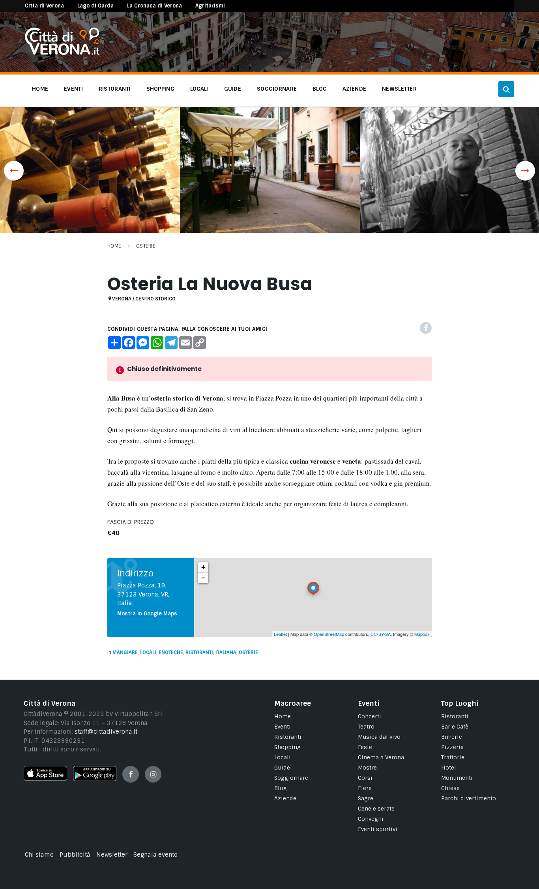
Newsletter (111, 855)
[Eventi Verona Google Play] (94, 779)
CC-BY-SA (381, 634)
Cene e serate (376, 808)
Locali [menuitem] (199, 88)
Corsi (365, 777)
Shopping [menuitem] (160, 88)
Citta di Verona (44, 5)
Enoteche (171, 652)
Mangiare (125, 652)
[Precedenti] (14, 171)
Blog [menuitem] (320, 88)
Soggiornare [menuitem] (277, 88)
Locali (148, 652)
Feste (365, 747)
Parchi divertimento (468, 798)
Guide (282, 767)
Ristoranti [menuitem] (115, 88)
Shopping (287, 747)
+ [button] (203, 567)
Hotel (448, 767)
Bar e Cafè (454, 726)
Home (114, 246)
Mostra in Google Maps (147, 613)
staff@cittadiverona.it (106, 732)
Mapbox (422, 634)
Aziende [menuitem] (354, 88)
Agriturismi (210, 5)
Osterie (145, 246)
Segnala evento (155, 855)
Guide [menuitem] (232, 88)
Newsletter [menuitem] (399, 88)
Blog (280, 788)
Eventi (282, 726)
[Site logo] (62, 53)
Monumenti (457, 777)
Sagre (365, 798)
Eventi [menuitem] (73, 88)
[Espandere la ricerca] (506, 89)
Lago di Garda (95, 5)
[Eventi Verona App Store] (45, 779)
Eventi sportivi (377, 829)
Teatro (366, 726)
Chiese (450, 788)
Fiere (365, 788)
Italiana (225, 652)
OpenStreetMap (329, 634)
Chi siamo (39, 855)
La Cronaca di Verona (154, 5)
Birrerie (451, 736)
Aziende (285, 798)
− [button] (203, 578)
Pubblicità (75, 855)
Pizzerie (452, 747)
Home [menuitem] (40, 88)
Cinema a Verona (381, 757)
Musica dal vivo (379, 736)
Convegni (371, 818)
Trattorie (452, 757)
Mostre (367, 767)
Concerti (369, 716)
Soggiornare (291, 777)
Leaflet (280, 634)
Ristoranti (199, 652)
